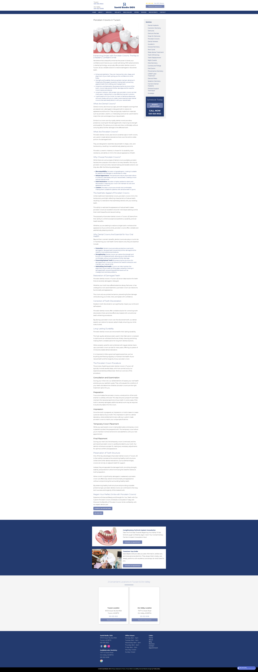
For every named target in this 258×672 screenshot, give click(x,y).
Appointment (153, 648)
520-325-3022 (98, 4)
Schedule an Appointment (132, 542)
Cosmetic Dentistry (154, 28)
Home (94, 12)
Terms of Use (125, 668)
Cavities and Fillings (154, 66)
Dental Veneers (153, 41)
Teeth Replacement (154, 57)
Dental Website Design (146, 668)
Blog (150, 642)
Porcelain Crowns (153, 39)
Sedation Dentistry (154, 81)
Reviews (143, 12)
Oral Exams (151, 68)
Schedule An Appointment (102, 508)
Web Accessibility (134, 668)
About (100, 12)
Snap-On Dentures (154, 36)
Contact (163, 12)
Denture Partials (153, 33)
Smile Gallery (127, 12)
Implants (118, 12)
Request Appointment (155, 105)
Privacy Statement (116, 668)
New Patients (153, 12)
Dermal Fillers (152, 78)
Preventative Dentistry (155, 71)
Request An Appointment (113, 619)
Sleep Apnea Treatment (156, 52)
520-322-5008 (99, 8)
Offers (136, 12)
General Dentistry (154, 47)
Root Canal (151, 49)
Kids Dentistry (152, 63)
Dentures (151, 31)
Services (108, 12)
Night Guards (152, 60)
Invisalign (151, 93)
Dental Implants (153, 25)
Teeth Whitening (153, 55)
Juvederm (151, 44)
